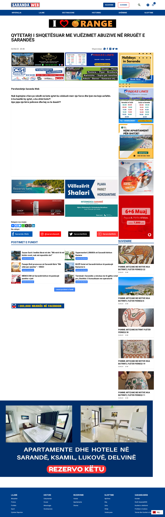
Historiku (96, 13)
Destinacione (68, 13)
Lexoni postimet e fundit (64, 289)
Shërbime (123, 13)
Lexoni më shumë (28, 258)
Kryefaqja (16, 13)
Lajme (41, 13)
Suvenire (123, 5)
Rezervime (109, 5)
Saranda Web (32, 89)
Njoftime (149, 13)
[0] (153, 5)
